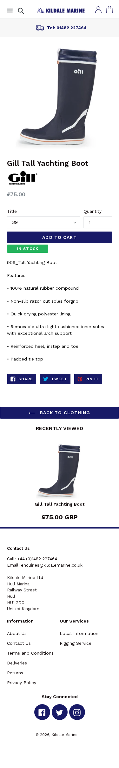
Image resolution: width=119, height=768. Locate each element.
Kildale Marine (64, 734)
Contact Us (19, 643)
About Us (17, 633)
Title (12, 211)
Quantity (92, 211)
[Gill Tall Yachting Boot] (59, 472)
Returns (15, 672)
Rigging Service (75, 643)
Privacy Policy (21, 682)
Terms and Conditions (30, 653)
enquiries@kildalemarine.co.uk (52, 565)
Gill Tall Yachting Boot (59, 504)
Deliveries (17, 662)
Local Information (79, 633)
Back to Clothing (64, 412)
